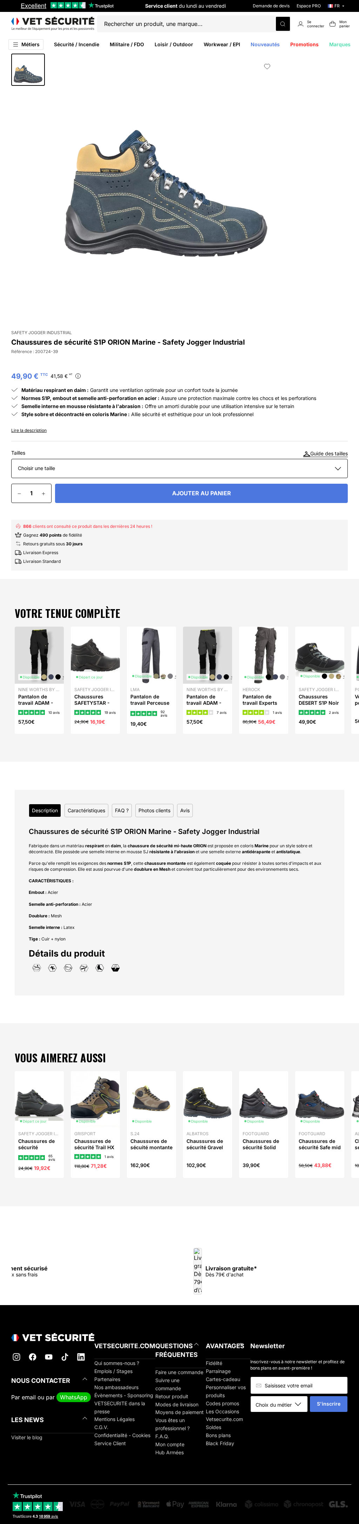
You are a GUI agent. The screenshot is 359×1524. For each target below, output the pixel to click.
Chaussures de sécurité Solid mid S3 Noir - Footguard (261, 1150)
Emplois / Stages (113, 1371)
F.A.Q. (162, 1436)
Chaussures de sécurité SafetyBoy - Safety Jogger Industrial (36, 1154)
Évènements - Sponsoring (123, 1395)
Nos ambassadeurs (116, 1387)
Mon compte (169, 1444)
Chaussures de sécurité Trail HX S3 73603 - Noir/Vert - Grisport (94, 1154)
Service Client (110, 1443)
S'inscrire (328, 1404)
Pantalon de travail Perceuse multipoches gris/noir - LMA (149, 706)
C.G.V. (101, 1427)
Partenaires (107, 1379)
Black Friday (220, 1443)
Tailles (18, 453)
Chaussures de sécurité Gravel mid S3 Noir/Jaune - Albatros (205, 1154)
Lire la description (29, 430)
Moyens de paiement (179, 1412)
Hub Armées (169, 1452)
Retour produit (171, 1396)
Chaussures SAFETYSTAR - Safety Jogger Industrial (92, 706)
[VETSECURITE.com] (52, 24)
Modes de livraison (176, 1404)
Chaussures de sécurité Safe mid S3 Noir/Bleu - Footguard (320, 1150)
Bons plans (218, 1435)
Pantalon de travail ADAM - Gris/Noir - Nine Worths (206, 706)
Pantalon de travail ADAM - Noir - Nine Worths (35, 706)
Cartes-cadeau (223, 1379)
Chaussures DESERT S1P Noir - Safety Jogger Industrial (319, 706)
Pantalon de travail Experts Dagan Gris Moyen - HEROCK (264, 706)
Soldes (213, 1427)
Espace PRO (309, 5)
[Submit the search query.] (283, 24)
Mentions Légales (114, 1419)
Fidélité (214, 1363)
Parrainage (218, 1371)
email (29, 1397)
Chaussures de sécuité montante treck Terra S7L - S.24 (151, 1150)
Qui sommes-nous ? (116, 1363)
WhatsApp (73, 1397)
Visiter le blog (26, 1437)
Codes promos (222, 1403)
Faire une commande (179, 1372)
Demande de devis (271, 5)
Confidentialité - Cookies (122, 1435)
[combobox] (281, 1404)
